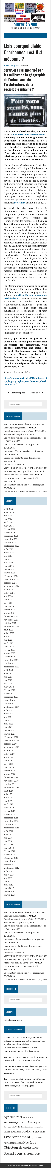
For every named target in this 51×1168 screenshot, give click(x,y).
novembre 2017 (11, 861)
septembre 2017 (11, 867)
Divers (7, 1131)
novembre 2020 (11, 740)
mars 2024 (9, 606)
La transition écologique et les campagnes (24, 484)
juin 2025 (8, 555)
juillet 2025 (9, 552)
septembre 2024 (11, 586)
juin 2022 (8, 676)
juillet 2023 (9, 633)
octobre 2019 (10, 784)
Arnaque (33, 1122)
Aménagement (15, 1122)
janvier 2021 (9, 733)
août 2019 (8, 790)
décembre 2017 (11, 857)
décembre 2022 (11, 656)
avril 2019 (8, 804)
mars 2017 (9, 888)
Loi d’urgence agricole (14, 427)
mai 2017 (8, 881)
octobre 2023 (10, 623)
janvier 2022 (9, 693)
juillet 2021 (9, 713)
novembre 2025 (11, 539)
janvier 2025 (9, 572)
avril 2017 (8, 884)
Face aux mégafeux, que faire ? (18, 471)
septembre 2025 (11, 545)
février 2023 (9, 649)
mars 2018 (9, 847)
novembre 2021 (11, 700)
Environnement (17, 1136)
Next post (35, 392)
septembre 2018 (11, 827)
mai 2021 (8, 720)
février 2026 (9, 529)
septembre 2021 (11, 706)
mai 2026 (8, 519)
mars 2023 (9, 646)
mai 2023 (8, 639)
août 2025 (8, 549)
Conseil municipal (27, 1127)
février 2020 (9, 770)
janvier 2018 (9, 854)
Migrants (8, 1142)
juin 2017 (8, 878)
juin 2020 (8, 757)
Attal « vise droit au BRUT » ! (17, 474)
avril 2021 (8, 723)
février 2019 (9, 810)
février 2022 (9, 690)
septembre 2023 (11, 626)
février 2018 (9, 851)
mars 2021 (9, 727)
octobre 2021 (10, 703)
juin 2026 (8, 515)
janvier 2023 (9, 653)
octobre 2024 (10, 582)
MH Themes (39, 1165)
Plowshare (20, 202)
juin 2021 (8, 717)
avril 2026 (8, 522)
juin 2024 (8, 596)
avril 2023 (8, 643)
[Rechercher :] (25, 403)
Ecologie (27, 1131)
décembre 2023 (11, 616)
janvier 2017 (9, 894)
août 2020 (8, 750)
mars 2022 (9, 686)
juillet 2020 (9, 753)
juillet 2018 (9, 834)
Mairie (40, 1138)
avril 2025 (8, 562)
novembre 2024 (11, 579)
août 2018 (8, 831)
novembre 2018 (11, 821)
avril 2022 (8, 683)
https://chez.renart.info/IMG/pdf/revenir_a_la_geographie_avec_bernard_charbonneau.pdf (25, 381)
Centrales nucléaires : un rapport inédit (22, 444)
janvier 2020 (9, 774)
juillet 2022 (9, 673)
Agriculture (11, 1117)
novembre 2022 (11, 660)
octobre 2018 (10, 824)
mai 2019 (8, 800)
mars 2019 (9, 807)
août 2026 (8, 509)
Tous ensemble (27, 1153)
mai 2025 (8, 559)
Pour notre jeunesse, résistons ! (19, 424)
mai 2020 (8, 760)
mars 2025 (9, 566)
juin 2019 (8, 797)
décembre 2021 (11, 696)
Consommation (38, 1127)
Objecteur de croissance (21, 1147)
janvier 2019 (9, 814)
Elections (40, 1131)
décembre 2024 (11, 576)
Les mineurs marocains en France (19, 491)
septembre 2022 (11, 666)
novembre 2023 (11, 619)
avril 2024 (8, 603)
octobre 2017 (10, 864)
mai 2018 (8, 841)
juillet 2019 (9, 794)
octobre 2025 (10, 542)
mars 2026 (9, 525)
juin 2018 (8, 837)
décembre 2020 (11, 737)
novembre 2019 (11, 780)
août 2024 (8, 589)
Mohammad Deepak (13, 434)
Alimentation (26, 1117)
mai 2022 (8, 680)
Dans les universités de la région (19, 430)
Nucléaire (29, 1142)
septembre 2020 (11, 747)
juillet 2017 (9, 874)
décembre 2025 (11, 535)
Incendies (8, 464)
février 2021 (9, 730)
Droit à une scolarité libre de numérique (22, 457)
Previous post (18, 392)
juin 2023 (8, 636)
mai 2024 (8, 599)
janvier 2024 (9, 612)
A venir (16, 1126)
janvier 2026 (9, 532)
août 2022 (8, 669)
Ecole (18, 1131)
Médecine (18, 1142)
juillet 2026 (9, 512)
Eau (13, 1131)
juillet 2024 (9, 592)
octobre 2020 (10, 743)
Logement (34, 1138)
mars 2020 (9, 767)
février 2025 (9, 569)
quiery (16, 66)
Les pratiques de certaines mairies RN (21, 478)
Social (9, 1153)
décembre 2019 (11, 777)
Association (8, 1127)
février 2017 (9, 891)
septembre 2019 (11, 787)
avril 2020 (8, 763)
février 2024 (9, 609)
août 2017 (8, 871)
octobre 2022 (10, 663)
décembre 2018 (11, 817)
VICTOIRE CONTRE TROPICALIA (20, 467)
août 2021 (8, 710)
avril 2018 (8, 844)
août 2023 (8, 629)
